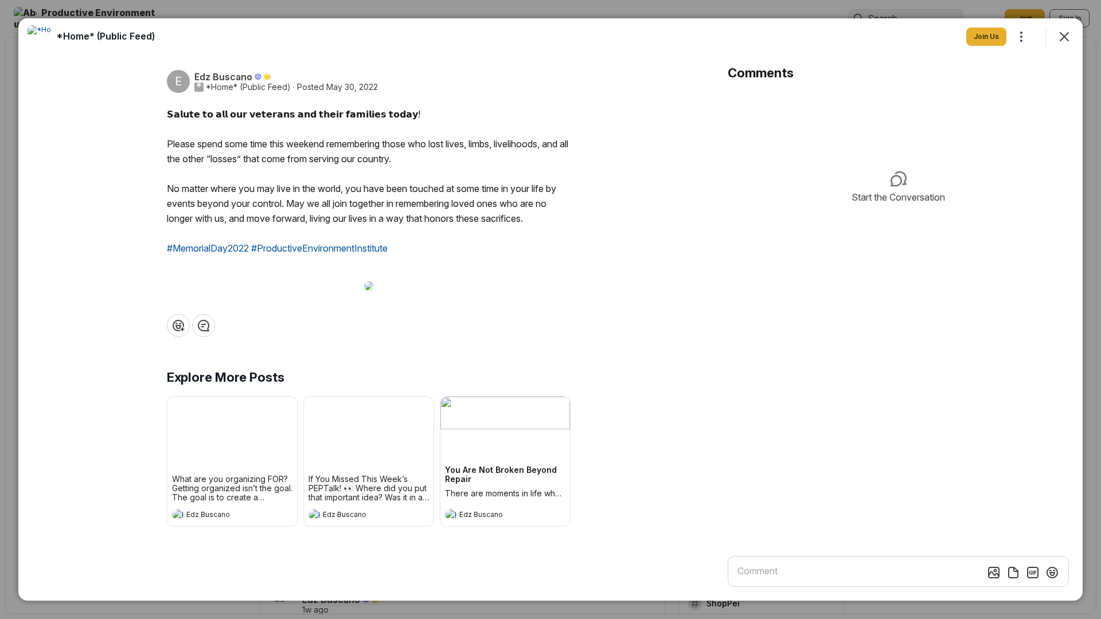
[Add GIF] (1033, 572)
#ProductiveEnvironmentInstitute (319, 248)
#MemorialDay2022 (208, 248)
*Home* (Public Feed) (248, 87)
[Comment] (203, 325)
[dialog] (550, 309)
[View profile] (178, 514)
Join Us (986, 36)
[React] (178, 325)
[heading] (220, 516)
